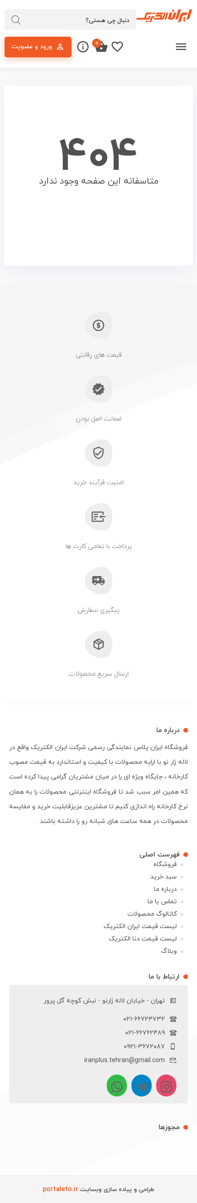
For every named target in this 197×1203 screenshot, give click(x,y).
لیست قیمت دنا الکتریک (143, 938)
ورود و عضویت (31, 46)
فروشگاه (165, 864)
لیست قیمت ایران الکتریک (140, 926)
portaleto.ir (60, 1189)
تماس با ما (162, 901)
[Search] (16, 20)
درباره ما (165, 889)
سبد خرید (163, 877)
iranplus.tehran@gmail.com (124, 1060)
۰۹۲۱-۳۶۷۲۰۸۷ (144, 1046)
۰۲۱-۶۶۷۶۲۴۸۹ (145, 1033)
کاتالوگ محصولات (152, 914)
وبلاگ (169, 951)
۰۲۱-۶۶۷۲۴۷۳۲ (144, 1019)
